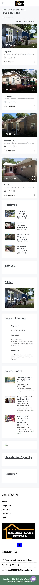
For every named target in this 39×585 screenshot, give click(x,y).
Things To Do (7, 505)
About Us (5, 509)
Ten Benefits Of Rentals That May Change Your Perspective (23, 419)
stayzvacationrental (23, 386)
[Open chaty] (33, 578)
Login (4, 517)
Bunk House (8, 185)
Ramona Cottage (10, 140)
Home (4, 502)
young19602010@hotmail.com (18, 570)
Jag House (8, 52)
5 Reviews (11, 106)
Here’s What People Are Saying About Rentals (24, 380)
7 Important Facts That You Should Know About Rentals (25, 399)
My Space (8, 96)
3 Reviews (11, 62)
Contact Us (6, 513)
